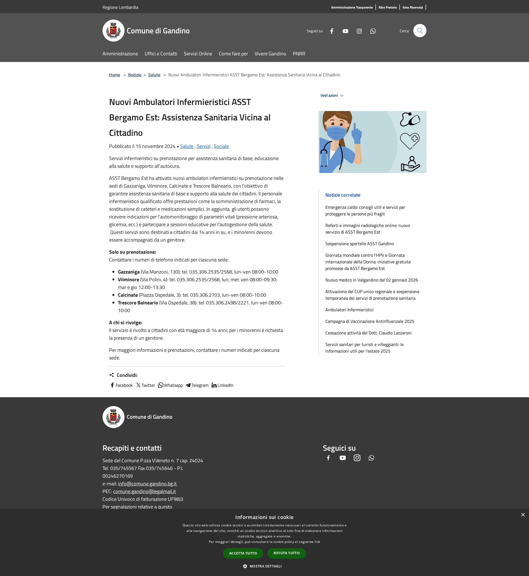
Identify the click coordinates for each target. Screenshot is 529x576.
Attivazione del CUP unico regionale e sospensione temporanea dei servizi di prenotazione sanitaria (372, 294)
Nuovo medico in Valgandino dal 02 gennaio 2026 (371, 280)
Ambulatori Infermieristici (349, 309)
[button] (264, 566)
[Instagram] (357, 30)
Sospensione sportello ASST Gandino (359, 243)
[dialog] (264, 542)
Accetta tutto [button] (243, 553)
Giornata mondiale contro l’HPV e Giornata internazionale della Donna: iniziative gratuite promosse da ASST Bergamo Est (368, 262)
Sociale (221, 146)
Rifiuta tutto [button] (287, 553)
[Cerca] (420, 30)
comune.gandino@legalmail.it (144, 491)
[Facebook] (329, 30)
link (317, 541)
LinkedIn (225, 385)
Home (114, 74)
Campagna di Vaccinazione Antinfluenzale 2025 (369, 321)
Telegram (200, 385)
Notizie (134, 74)
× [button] (523, 515)
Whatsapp (173, 385)
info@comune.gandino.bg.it (147, 483)
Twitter (148, 385)
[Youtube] (343, 30)
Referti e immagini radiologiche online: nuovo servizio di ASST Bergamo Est (367, 228)
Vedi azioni (329, 95)
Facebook (124, 385)
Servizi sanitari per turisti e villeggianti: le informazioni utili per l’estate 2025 (364, 347)
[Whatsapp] (370, 30)
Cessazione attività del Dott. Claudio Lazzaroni (368, 332)
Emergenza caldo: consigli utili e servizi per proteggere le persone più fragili (365, 210)
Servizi (203, 146)
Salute (154, 74)
